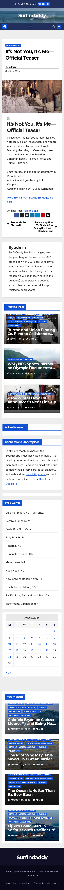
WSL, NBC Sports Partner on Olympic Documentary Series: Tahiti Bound (30, 368)
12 (24, 644)
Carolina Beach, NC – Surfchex (25, 512)
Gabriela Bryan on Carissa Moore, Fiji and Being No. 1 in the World (31, 723)
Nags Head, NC (15, 570)
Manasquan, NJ (15, 562)
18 (17, 650)
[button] (54, 26)
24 (9, 656)
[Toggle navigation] (29, 27)
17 (9, 650)
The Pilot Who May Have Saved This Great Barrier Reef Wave (30, 759)
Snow (11, 318)
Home (8, 883)
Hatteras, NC (13, 545)
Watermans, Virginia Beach (22, 603)
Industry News (13, 45)
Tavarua (13, 818)
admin (12, 67)
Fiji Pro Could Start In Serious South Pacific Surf (31, 828)
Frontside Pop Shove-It (19, 224)
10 (9, 644)
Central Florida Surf (18, 520)
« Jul (8, 672)
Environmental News (18, 739)
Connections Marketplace (46, 883)
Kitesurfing (30, 314)
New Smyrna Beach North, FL (24, 578)
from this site (30, 210)
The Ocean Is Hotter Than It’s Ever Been (31, 792)
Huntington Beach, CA (19, 554)
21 (39, 650)
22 (47, 650)
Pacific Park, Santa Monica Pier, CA (27, 595)
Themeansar (32, 875)
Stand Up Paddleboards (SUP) (22, 322)
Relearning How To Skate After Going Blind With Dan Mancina (43, 227)
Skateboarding (46, 314)
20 (31, 650)
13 (32, 644)
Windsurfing (14, 326)
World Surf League (32, 712)
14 (39, 644)
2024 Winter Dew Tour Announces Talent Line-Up (31, 400)
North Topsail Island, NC (21, 587)
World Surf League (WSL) (20, 715)
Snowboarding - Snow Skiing (29, 318)
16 (54, 644)
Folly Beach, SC (15, 537)
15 (47, 644)
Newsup (51, 871)
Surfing (42, 322)
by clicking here (36, 474)
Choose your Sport (22, 883)
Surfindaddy (32, 15)
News (47, 739)
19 (24, 650)
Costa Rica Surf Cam (18, 529)
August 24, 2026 (21, 729)
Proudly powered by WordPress (22, 871)
